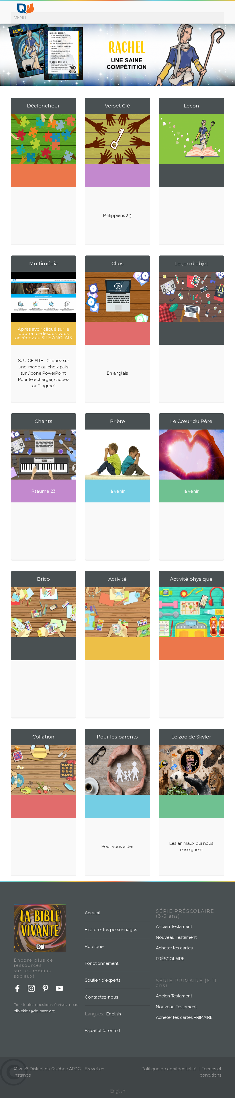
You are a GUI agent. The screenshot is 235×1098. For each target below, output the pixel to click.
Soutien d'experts (102, 980)
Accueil (92, 912)
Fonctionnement (101, 963)
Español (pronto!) (102, 1030)
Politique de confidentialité (169, 1068)
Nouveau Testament (176, 937)
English (113, 1014)
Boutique (94, 946)
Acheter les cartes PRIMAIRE (184, 1017)
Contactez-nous (101, 997)
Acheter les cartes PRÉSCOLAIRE (174, 953)
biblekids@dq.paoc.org (34, 1011)
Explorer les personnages (111, 929)
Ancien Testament (174, 926)
